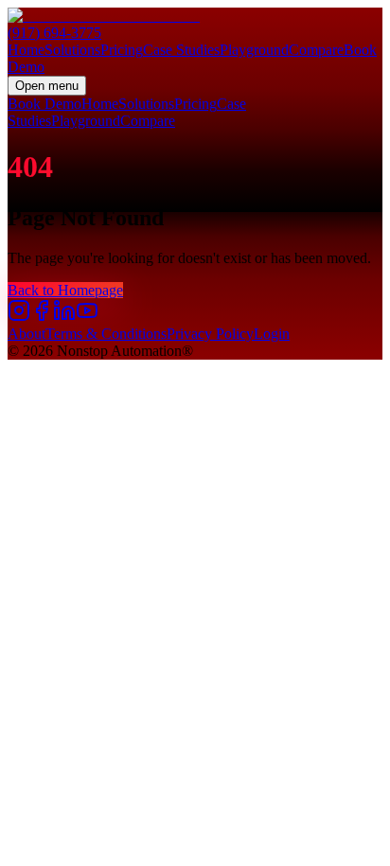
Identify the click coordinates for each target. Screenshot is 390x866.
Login (272, 334)
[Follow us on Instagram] (19, 317)
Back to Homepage (65, 290)
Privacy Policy (210, 334)
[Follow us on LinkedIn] (64, 317)
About (26, 334)
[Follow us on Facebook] (41, 317)
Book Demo (44, 104)
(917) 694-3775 (54, 33)
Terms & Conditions (106, 334)
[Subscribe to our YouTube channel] (87, 317)
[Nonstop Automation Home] (195, 16)
